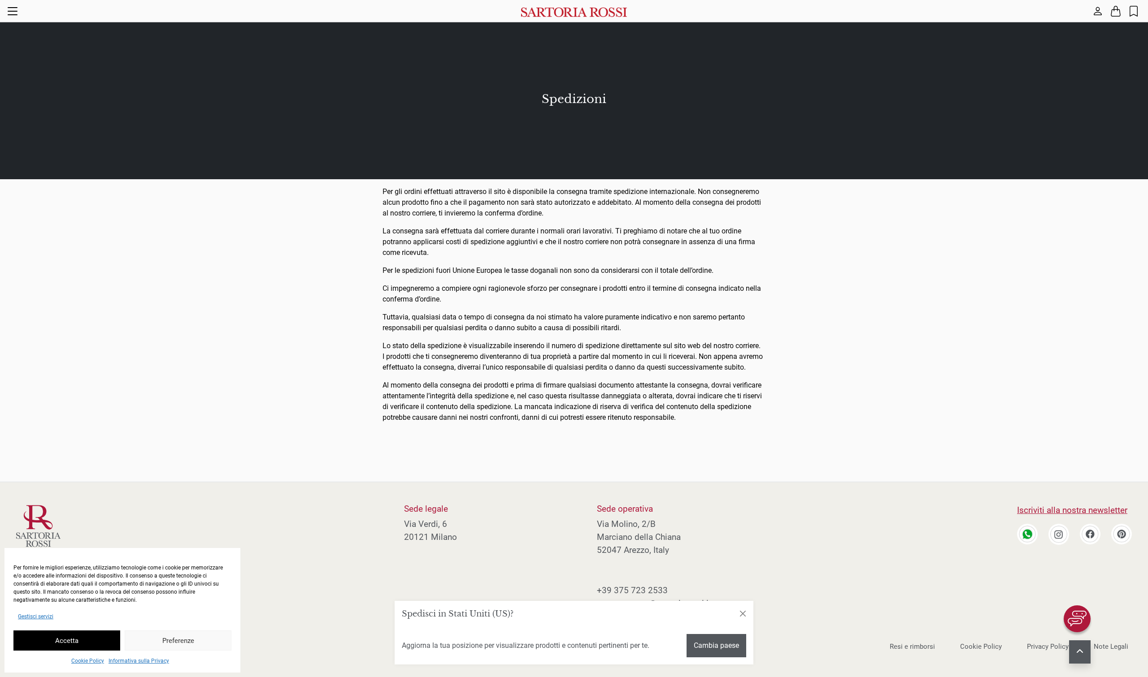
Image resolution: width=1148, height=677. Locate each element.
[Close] (742, 614)
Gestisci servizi (35, 616)
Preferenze (178, 641)
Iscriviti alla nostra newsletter (1072, 510)
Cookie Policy (87, 661)
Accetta (66, 641)
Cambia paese (716, 645)
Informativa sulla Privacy (139, 661)
